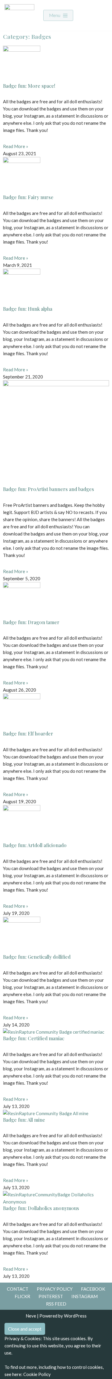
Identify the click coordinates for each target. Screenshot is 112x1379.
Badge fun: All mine (24, 1120)
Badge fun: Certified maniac (33, 1038)
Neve (31, 1315)
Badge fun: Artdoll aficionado (35, 845)
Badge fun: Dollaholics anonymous (41, 1208)
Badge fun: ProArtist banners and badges (48, 489)
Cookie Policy (37, 1374)
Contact (17, 1289)
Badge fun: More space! (29, 86)
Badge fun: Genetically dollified (36, 957)
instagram (84, 1296)
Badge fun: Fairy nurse (28, 197)
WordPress (75, 1315)
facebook (93, 1289)
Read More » (15, 146)
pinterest (51, 1296)
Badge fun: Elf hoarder (28, 733)
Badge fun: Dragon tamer (31, 622)
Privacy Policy (55, 1289)
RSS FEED (56, 1303)
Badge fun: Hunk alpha (27, 309)
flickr (22, 1296)
